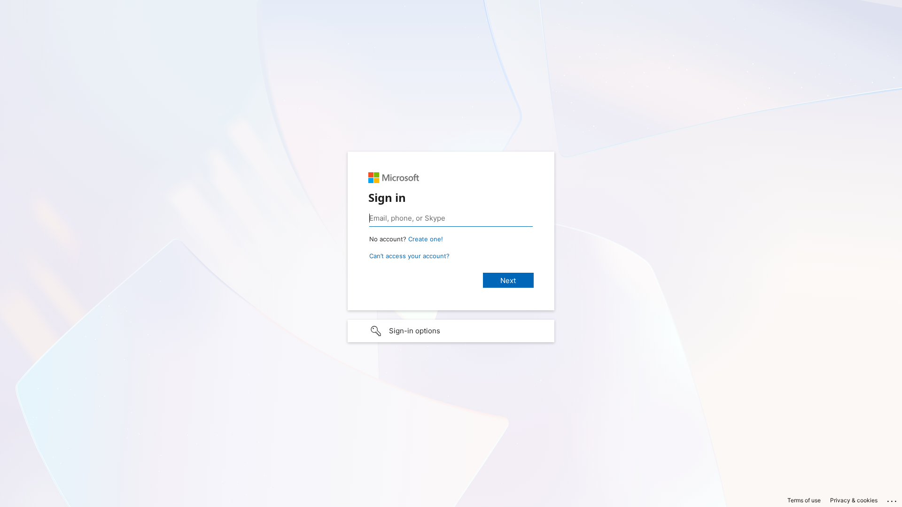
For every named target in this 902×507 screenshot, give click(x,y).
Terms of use (804, 500)
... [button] (892, 499)
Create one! (425, 239)
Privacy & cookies (854, 500)
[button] (451, 331)
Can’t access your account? (409, 256)
